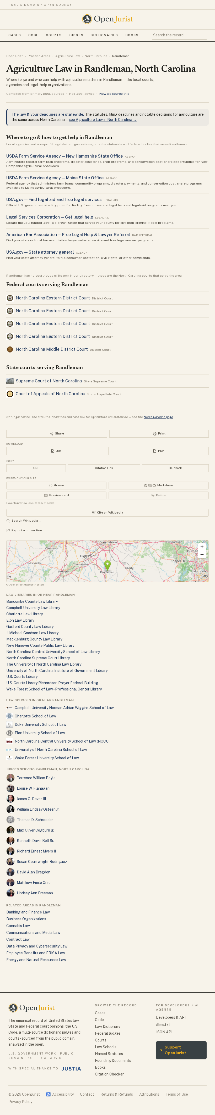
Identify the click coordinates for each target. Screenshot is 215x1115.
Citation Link (104, 468)
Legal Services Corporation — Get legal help (49, 217)
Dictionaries (104, 35)
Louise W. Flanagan (33, 788)
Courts (54, 35)
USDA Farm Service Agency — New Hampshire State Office (64, 156)
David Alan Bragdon (33, 872)
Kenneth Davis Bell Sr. (35, 841)
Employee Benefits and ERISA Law (35, 953)
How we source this (114, 94)
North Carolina (96, 56)
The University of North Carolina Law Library (43, 664)
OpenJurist (14, 56)
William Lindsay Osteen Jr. (38, 809)
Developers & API (171, 1017)
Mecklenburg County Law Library (34, 639)
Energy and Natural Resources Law (36, 960)
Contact (87, 1094)
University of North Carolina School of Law (51, 750)
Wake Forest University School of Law (47, 758)
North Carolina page (158, 417)
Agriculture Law (67, 56)
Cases (14, 35)
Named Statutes (109, 1054)
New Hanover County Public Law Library (40, 645)
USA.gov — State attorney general (40, 252)
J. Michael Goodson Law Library (32, 633)
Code (33, 35)
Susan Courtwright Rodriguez (42, 862)
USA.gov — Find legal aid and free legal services (54, 199)
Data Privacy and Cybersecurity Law (36, 946)
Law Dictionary (107, 1026)
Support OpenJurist (173, 1050)
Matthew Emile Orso (34, 882)
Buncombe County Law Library (32, 601)
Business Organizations (26, 919)
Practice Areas (39, 56)
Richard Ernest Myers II (36, 851)
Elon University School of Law (40, 733)
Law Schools (105, 1047)
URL (36, 468)
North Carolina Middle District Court (52, 349)
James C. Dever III (31, 799)
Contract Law (18, 939)
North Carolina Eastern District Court (53, 298)
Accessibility (60, 1094)
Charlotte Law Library (24, 614)
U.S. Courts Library (21, 676)
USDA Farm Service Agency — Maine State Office (55, 177)
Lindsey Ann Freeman (35, 893)
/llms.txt (163, 1025)
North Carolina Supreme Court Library (38, 658)
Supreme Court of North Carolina (49, 380)
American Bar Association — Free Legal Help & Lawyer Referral (68, 234)
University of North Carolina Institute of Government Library (57, 670)
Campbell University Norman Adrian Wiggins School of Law (64, 708)
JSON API (164, 1032)
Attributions (149, 1094)
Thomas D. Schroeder (35, 820)
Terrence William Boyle (36, 778)
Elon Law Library (20, 620)
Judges (76, 35)
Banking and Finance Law (28, 912)
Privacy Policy (20, 1102)
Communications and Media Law (33, 932)
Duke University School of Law (40, 724)
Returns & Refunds (116, 1094)
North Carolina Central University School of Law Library (53, 652)
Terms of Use (176, 1094)
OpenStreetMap (19, 584)
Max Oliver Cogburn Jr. (35, 830)
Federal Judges (108, 1033)
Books (132, 35)
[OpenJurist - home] (107, 19)
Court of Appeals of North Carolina (50, 393)
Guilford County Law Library (29, 627)
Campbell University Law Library (33, 608)
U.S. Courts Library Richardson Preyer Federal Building (52, 683)
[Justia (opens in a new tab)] (71, 1069)
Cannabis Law (18, 926)
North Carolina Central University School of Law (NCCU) (62, 741)
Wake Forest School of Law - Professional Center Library (54, 689)
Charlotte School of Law (35, 716)
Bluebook (175, 468)
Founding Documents (113, 1060)
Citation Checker (109, 1074)
